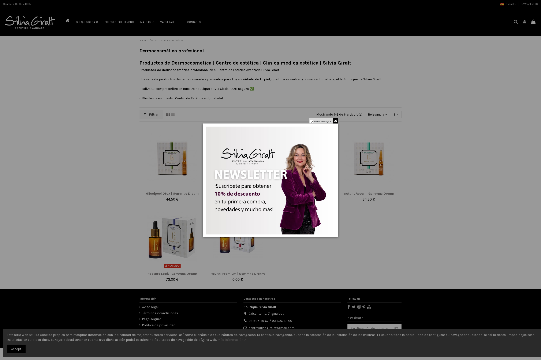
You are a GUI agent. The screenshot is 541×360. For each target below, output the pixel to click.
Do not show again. (323, 121)
